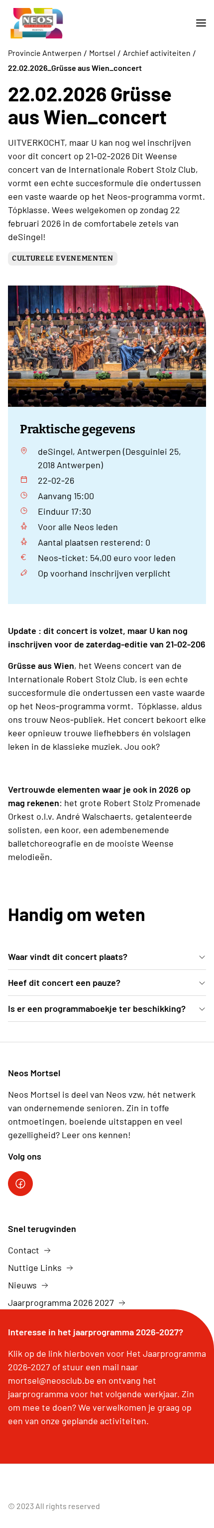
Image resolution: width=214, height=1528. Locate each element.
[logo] (37, 23)
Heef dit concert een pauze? (64, 982)
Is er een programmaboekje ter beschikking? (97, 1008)
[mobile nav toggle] (197, 23)
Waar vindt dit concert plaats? (67, 956)
